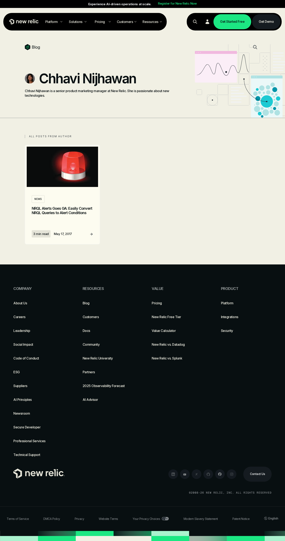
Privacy (79, 519)
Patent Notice (241, 519)
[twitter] (197, 474)
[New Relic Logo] (23, 22)
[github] (208, 474)
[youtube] (185, 474)
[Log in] (207, 21)
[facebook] (220, 474)
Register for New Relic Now (177, 3)
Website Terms (108, 519)
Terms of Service (18, 519)
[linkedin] (173, 474)
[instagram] (232, 474)
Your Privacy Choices (146, 519)
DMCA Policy (51, 519)
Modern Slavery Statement (201, 519)
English (273, 518)
